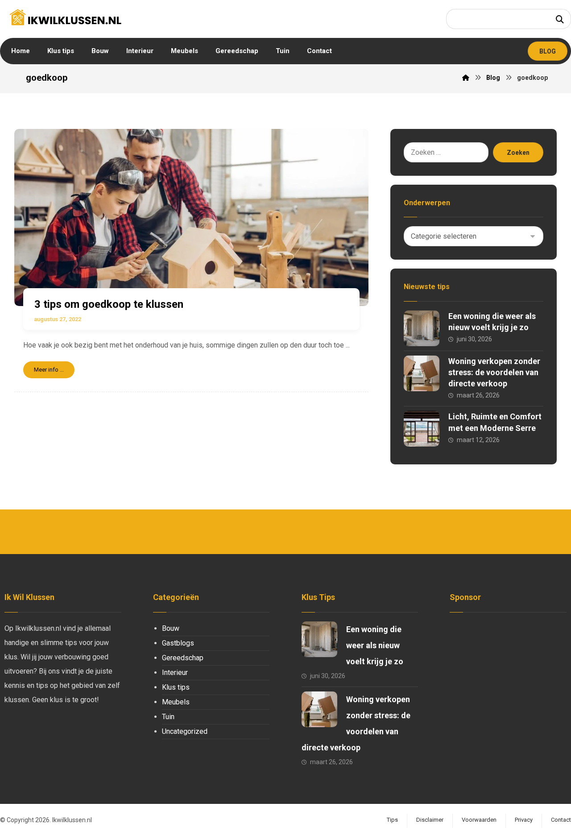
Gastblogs (178, 643)
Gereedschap (182, 658)
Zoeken (518, 152)
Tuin (168, 716)
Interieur (175, 672)
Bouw (170, 628)
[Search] (560, 19)
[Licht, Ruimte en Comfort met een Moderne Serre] (421, 429)
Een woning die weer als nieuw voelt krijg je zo (374, 645)
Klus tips (176, 687)
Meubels (176, 702)
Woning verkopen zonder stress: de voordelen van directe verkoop (494, 372)
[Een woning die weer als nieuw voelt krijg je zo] (421, 328)
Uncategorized (184, 731)
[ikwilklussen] (465, 77)
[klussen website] (65, 16)
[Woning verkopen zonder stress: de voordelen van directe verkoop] (421, 373)
